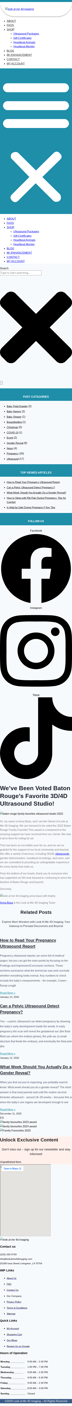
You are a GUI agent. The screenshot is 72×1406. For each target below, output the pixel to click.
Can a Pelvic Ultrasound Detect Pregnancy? (31, 487)
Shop (10, 29)
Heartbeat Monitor (24, 46)
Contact (13, 59)
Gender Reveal (15, 443)
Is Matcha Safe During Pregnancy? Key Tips (31, 507)
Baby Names (14, 411)
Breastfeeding (14, 422)
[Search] (1, 383)
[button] (36, 141)
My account (16, 63)
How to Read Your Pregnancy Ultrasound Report (33, 482)
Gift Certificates (22, 38)
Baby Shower (14, 416)
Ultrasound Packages (26, 33)
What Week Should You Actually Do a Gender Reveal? (36, 492)
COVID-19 (12, 432)
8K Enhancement (19, 55)
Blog (10, 50)
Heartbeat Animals (24, 42)
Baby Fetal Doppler (17, 406)
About (11, 21)
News (10, 448)
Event (10, 437)
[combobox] (21, 272)
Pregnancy (13, 453)
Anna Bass (6, 902)
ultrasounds (62, 853)
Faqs (10, 25)
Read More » (7, 993)
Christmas (12, 427)
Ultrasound (13, 458)
